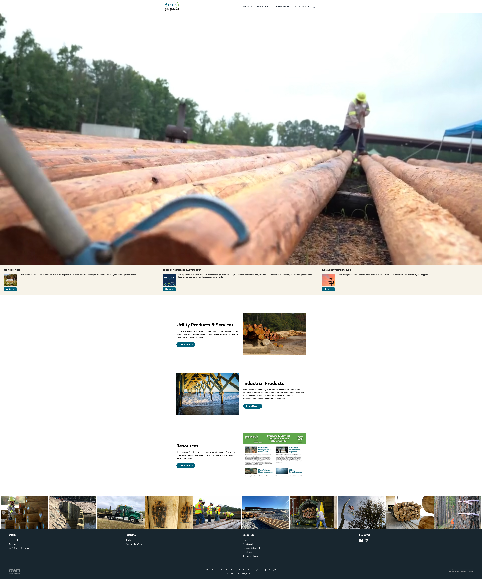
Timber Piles (131, 540)
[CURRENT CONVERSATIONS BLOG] (328, 280)
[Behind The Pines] (10, 280)
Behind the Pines (12, 270)
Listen (168, 289)
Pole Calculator (250, 544)
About (245, 540)
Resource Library (250, 556)
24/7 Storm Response (19, 548)
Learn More (185, 345)
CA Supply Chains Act (274, 570)
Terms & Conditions (228, 570)
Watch (9, 289)
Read (327, 289)
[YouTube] (366, 541)
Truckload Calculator (252, 548)
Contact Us (302, 7)
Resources (282, 7)
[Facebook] (361, 541)
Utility (246, 7)
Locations (247, 552)
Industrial (263, 7)
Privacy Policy (205, 570)
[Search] (314, 6)
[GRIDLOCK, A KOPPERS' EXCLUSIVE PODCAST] (169, 280)
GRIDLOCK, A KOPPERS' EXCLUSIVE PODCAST (182, 270)
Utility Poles (14, 540)
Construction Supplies (136, 544)
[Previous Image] (4, 513)
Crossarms (14, 544)
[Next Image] (478, 513)
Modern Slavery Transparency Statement (250, 570)
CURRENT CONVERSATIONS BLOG (336, 270)
